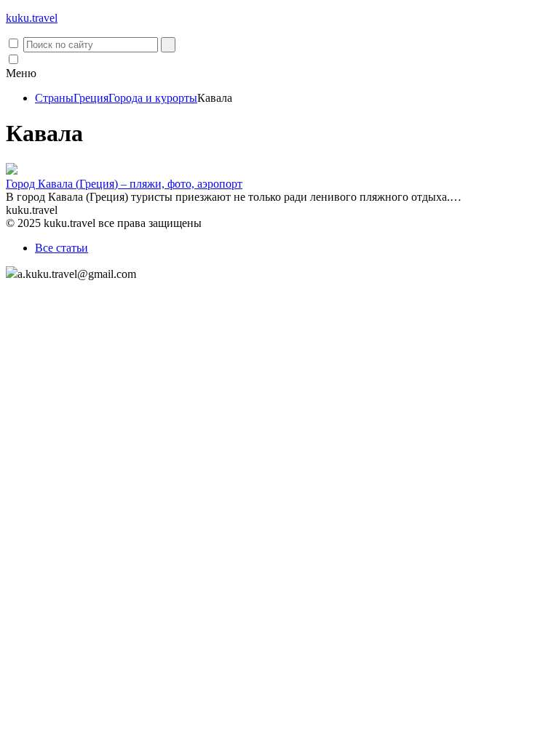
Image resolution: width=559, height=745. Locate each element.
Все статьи (61, 248)
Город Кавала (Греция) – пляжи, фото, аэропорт (124, 184)
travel (32, 18)
